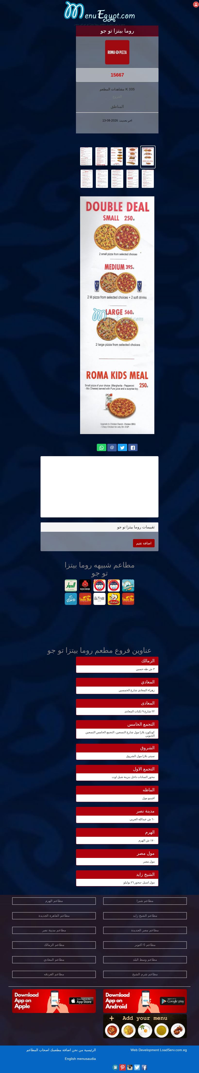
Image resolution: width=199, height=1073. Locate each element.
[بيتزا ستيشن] (85, 586)
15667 (117, 75)
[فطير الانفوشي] (71, 599)
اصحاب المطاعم (37, 1050)
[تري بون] (128, 586)
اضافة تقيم (143, 543)
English (70, 1059)
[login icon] (196, 4)
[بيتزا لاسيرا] (114, 586)
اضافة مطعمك (60, 1050)
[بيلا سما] (128, 599)
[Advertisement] (99, 486)
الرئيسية (90, 1050)
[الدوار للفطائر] (71, 586)
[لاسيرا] (99, 586)
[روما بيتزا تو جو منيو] (148, 156)
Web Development (145, 1050)
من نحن (77, 1050)
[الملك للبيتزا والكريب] (114, 599)
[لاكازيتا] (99, 599)
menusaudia (86, 1059)
